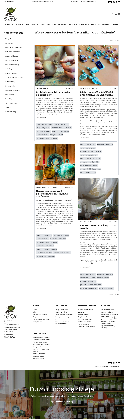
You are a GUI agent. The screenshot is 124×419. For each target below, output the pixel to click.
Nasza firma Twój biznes (13, 47)
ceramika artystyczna (61, 124)
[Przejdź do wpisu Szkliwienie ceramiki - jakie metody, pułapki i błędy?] (55, 65)
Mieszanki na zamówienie (109, 314)
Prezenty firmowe (39, 354)
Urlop (34, 312)
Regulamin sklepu (84, 317)
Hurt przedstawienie (107, 310)
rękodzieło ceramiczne (44, 124)
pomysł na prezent (56, 135)
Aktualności (9, 43)
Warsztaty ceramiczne (40, 342)
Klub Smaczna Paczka (12, 52)
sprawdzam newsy (62, 401)
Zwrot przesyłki (61, 312)
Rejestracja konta (61, 324)
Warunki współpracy (107, 312)
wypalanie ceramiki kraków (46, 256)
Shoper (117, 366)
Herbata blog (9, 95)
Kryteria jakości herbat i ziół (42, 319)
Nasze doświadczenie (40, 314)
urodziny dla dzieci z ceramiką (90, 169)
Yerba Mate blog (11, 103)
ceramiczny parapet (106, 288)
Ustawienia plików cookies (87, 327)
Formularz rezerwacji (62, 321)
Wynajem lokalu (38, 359)
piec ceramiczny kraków (62, 253)
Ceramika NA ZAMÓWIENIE (41, 340)
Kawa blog (8, 99)
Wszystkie (8, 39)
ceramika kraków (42, 135)
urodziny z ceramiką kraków (89, 162)
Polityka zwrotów (83, 314)
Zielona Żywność (11, 73)
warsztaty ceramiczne (44, 235)
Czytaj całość (41, 117)
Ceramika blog (10, 82)
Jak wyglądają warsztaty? (14, 77)
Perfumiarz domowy (12, 65)
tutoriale (55, 131)
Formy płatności (83, 324)
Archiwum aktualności (12, 90)
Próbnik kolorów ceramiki (41, 344)
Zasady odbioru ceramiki (41, 337)
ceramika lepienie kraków (88, 165)
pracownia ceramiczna (58, 239)
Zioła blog (8, 107)
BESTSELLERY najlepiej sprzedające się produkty (109, 318)
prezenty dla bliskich (43, 131)
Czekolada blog (10, 112)
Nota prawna (37, 322)
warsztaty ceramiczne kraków (47, 249)
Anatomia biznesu (11, 56)
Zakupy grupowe (38, 356)
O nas (35, 310)
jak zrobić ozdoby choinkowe (61, 128)
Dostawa (81, 312)
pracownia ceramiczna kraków (47, 138)
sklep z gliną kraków (43, 128)
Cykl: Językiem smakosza (13, 69)
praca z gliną (64, 131)
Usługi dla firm (38, 347)
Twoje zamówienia (62, 310)
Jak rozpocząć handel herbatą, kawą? (108, 322)
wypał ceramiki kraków (44, 253)
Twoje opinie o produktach (64, 314)
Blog (34, 317)
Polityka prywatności (85, 322)
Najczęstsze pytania (85, 319)
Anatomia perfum (11, 60)
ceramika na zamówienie (45, 246)
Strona (111, 40)
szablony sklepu (100, 366)
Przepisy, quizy (10, 86)
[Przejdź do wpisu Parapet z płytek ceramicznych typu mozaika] (98, 199)
